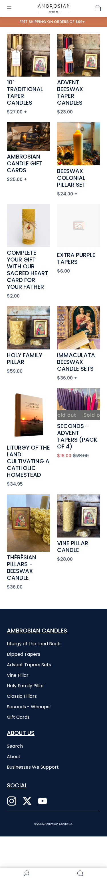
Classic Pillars (22, 696)
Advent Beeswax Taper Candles (70, 92)
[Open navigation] (13, 8)
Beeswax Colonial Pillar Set (71, 178)
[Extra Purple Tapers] (78, 225)
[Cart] (98, 8)
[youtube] (42, 801)
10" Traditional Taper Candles (25, 92)
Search (15, 746)
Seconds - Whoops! (29, 706)
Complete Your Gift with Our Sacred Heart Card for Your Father (27, 270)
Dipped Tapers (23, 654)
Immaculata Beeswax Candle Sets (76, 362)
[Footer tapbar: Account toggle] (27, 873)
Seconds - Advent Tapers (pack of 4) (77, 436)
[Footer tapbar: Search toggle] (80, 873)
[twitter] (27, 801)
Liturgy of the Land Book (33, 643)
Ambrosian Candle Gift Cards (25, 163)
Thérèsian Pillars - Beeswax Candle (21, 567)
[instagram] (11, 801)
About (14, 756)
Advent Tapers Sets (29, 664)
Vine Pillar (18, 675)
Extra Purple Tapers (76, 258)
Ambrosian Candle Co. (59, 824)
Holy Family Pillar (24, 358)
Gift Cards (18, 717)
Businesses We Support (33, 767)
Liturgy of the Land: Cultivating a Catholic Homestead (28, 461)
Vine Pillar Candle (72, 546)
